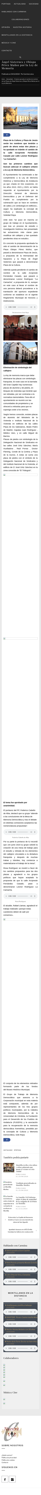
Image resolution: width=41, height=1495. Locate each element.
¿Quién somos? (7, 1455)
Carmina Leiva (29, 74)
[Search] (20, 57)
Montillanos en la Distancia (17, 35)
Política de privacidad (9, 1457)
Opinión (6, 27)
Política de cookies (8, 1460)
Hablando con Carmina (14, 12)
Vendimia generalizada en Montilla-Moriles (26, 1184)
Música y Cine (9, 43)
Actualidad (20, 4)
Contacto (7, 50)
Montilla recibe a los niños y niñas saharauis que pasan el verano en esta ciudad (26, 1168)
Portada (6, 4)
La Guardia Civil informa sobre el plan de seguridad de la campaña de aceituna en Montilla (26, 1200)
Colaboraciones (20, 19)
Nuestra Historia (22, 27)
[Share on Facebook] (6, 135)
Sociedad (34, 4)
